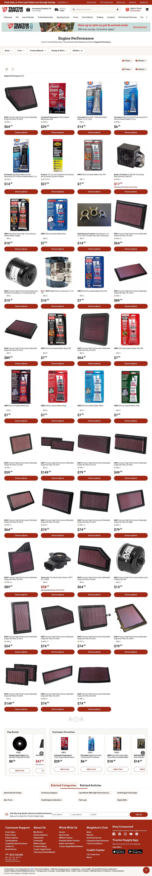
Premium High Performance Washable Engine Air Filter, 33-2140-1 (130, 292)
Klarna (89, 857)
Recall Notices (11, 849)
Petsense (132, 2)
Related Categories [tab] (63, 785)
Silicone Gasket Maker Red (16, 406)
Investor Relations (40, 835)
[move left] (9, 753)
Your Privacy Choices (22, 869)
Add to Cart (19, 771)
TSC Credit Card (93, 854)
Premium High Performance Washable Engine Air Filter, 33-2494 (20, 695)
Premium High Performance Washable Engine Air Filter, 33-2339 (57, 695)
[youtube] (131, 834)
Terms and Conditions (41, 869)
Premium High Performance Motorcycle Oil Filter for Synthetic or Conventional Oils (21, 292)
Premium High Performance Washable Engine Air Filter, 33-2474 (57, 464)
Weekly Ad (144, 2)
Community (38, 841)
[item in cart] (147, 9)
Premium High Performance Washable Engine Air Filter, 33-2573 (93, 464)
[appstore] (118, 851)
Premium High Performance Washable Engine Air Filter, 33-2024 (93, 695)
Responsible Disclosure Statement (104, 869)
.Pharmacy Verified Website (44, 852)
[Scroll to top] (146, 870)
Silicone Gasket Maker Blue (53, 234)
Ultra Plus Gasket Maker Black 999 (56, 348)
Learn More (117, 847)
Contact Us (9, 846)
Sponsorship (64, 835)
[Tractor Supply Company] (12, 9)
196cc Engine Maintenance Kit (55, 118)
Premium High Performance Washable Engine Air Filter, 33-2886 (130, 521)
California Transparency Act (60, 869)
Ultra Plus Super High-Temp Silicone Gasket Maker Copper (20, 235)
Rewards (90, 835)
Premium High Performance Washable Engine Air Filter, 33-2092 (130, 464)
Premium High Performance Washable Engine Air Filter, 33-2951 (93, 349)
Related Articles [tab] (90, 785)
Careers (62, 832)
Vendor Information (66, 843)
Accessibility (86, 869)
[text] (102, 42)
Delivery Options (11, 838)
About (89, 832)
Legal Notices (76, 869)
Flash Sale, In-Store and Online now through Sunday (29, 2)
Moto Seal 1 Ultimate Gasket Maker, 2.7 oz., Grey (92, 118)
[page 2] (81, 719)
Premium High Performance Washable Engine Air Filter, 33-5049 (57, 638)
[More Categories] (146, 17)
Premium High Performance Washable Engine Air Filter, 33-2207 (93, 521)
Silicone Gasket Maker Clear (127, 406)
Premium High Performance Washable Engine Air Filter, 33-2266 (57, 521)
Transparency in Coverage (45, 871)
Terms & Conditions (94, 843)
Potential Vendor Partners (69, 841)
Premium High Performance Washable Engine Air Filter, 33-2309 (20, 521)
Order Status (10, 832)
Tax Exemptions (11, 841)
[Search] (73, 9)
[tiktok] (136, 834)
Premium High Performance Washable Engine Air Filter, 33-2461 (93, 578)
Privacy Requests (118, 871)
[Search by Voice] (117, 9)
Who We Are (38, 832)
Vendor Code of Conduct (79, 871)
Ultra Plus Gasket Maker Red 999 (128, 348)
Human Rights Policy (63, 871)
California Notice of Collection (100, 871)
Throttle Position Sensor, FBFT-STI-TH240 (57, 578)
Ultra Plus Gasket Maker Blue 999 (92, 291)
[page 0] (70, 719)
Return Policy (10, 835)
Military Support (39, 843)
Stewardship (38, 838)
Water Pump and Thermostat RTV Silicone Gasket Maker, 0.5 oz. (130, 118)
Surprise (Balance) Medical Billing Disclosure (19, 871)
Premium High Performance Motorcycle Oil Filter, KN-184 (131, 578)
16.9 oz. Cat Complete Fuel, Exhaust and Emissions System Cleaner (57, 175)
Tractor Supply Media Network (71, 846)
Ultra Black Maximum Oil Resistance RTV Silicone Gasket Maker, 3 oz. (20, 175)
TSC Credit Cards (106, 2)
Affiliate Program (66, 838)
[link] (43, 42)
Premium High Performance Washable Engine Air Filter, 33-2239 (20, 464)
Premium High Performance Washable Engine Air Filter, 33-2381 (130, 235)
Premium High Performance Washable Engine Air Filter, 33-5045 (20, 118)
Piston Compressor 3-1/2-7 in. (57, 292)
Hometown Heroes (94, 838)
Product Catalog (40, 846)
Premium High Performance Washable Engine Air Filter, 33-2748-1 (130, 638)
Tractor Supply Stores (42, 849)
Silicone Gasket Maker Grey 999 (91, 174)
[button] (67, 2)
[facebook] (113, 834)
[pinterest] (119, 834)
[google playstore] (135, 851)
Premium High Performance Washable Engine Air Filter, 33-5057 (93, 638)
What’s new (121, 2)
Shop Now (62, 2)
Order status (91, 2)
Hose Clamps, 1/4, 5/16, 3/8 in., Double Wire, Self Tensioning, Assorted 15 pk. (93, 235)
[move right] (41, 753)
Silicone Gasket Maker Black (53, 406)
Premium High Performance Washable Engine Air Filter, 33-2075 (20, 638)
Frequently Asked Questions (16, 843)
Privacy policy (9, 869)
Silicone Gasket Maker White (90, 406)
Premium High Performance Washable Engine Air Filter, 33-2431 (20, 578)
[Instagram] (125, 834)
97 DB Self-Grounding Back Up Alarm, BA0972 (129, 175)
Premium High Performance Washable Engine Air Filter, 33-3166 (20, 349)
